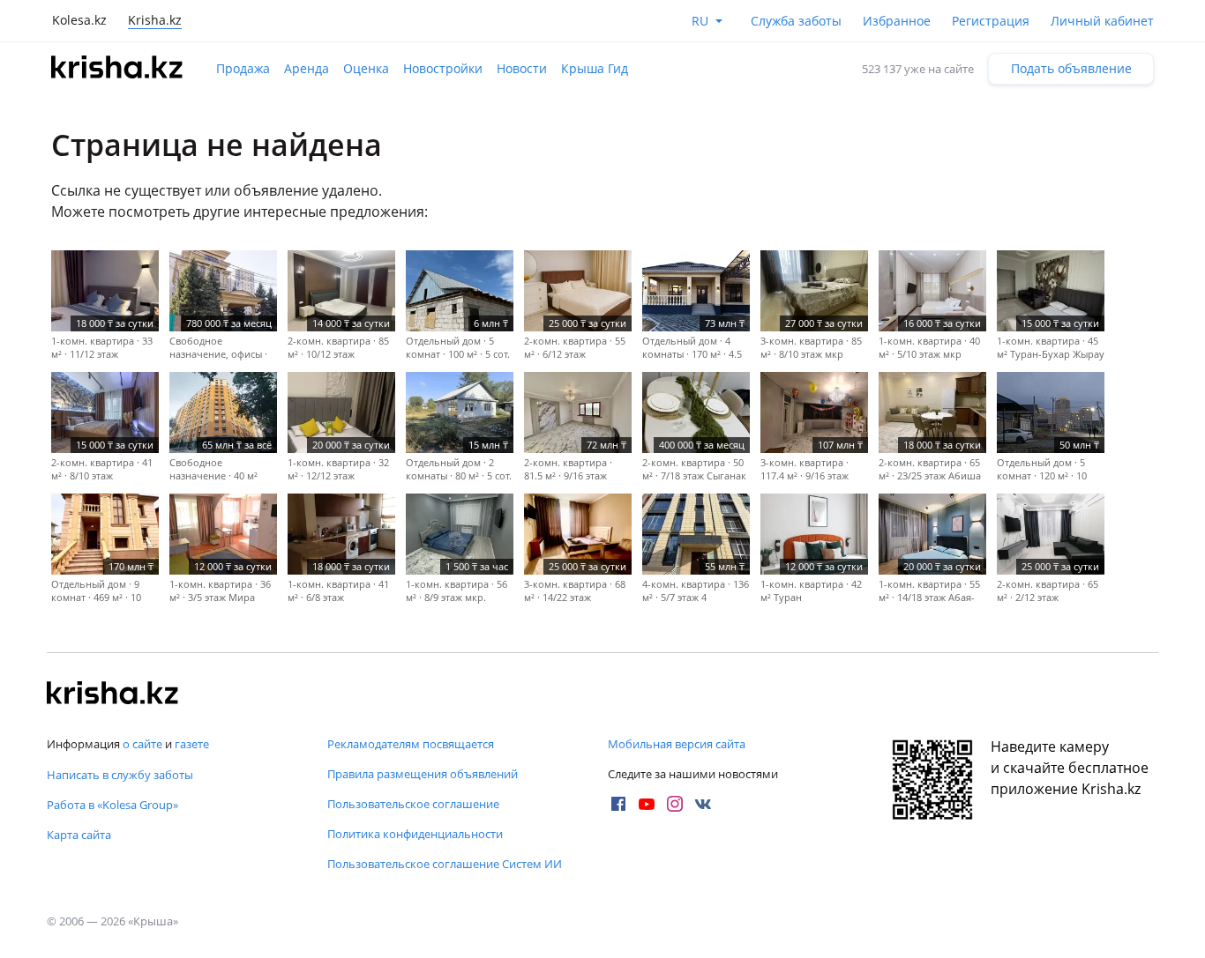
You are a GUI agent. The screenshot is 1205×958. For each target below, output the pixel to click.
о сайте (142, 744)
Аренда (306, 68)
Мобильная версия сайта (676, 744)
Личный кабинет (1102, 20)
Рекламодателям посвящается (410, 744)
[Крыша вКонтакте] (703, 803)
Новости (522, 68)
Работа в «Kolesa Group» (112, 805)
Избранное (897, 20)
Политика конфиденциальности (415, 834)
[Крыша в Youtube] (646, 803)
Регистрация (990, 20)
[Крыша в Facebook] (618, 803)
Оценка (366, 68)
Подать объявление (1071, 68)
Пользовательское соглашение (413, 804)
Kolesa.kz (79, 19)
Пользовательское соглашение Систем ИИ (444, 864)
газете (192, 744)
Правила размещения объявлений (422, 774)
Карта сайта (79, 835)
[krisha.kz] (113, 694)
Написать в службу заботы (120, 775)
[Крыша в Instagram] (674, 803)
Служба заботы (796, 20)
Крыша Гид (594, 68)
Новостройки (443, 68)
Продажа (243, 68)
